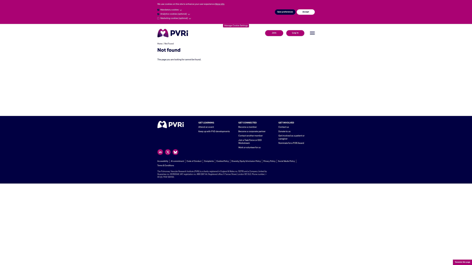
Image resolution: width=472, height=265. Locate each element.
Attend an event (206, 127)
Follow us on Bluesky (175, 152)
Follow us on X (168, 152)
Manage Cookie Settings (236, 26)
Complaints (209, 161)
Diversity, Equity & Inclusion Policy (246, 161)
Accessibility (162, 161)
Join (274, 33)
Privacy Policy (269, 161)
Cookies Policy (222, 161)
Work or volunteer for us (249, 148)
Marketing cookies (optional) (174, 18)
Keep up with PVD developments (214, 132)
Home (159, 44)
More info (219, 4)
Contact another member (250, 136)
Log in (295, 33)
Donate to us (284, 132)
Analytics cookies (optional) (173, 14)
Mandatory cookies (169, 10)
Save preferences (285, 12)
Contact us (283, 127)
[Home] (173, 33)
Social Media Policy (286, 161)
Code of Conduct (194, 161)
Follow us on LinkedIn (160, 152)
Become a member (247, 127)
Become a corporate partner (252, 132)
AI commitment (177, 161)
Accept (305, 12)
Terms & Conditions (165, 166)
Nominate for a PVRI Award (291, 143)
